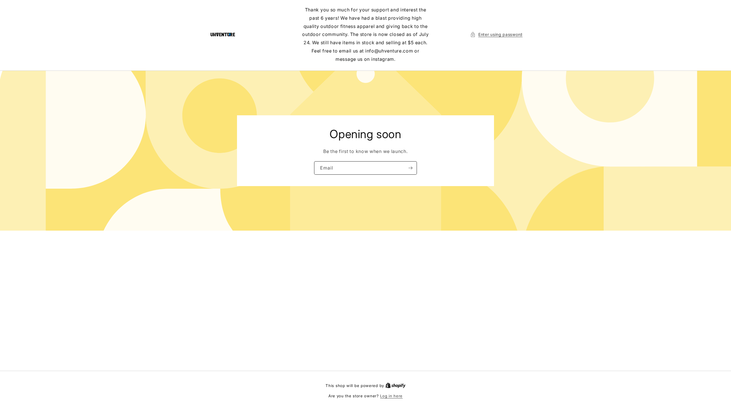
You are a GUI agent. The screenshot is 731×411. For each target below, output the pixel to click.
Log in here (391, 396)
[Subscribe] (410, 167)
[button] (496, 34)
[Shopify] (395, 385)
